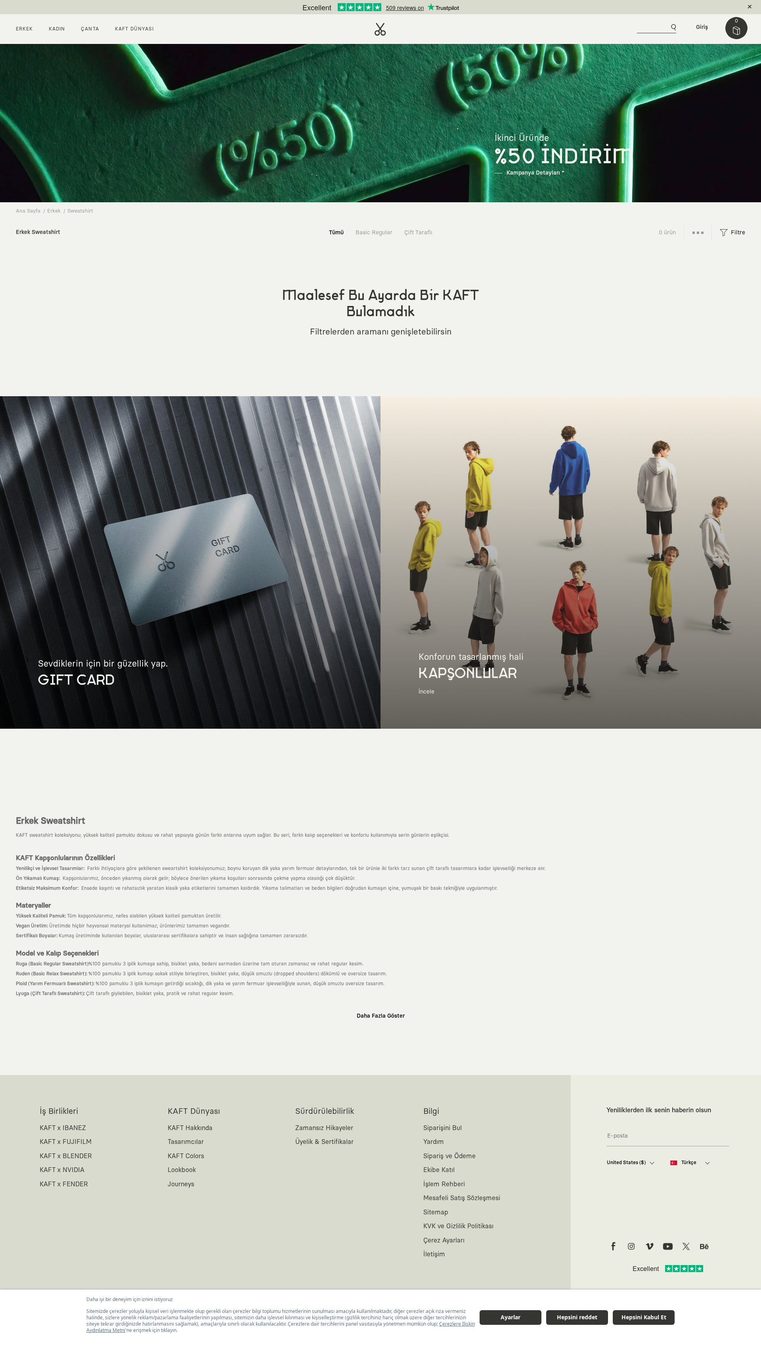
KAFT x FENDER (64, 1184)
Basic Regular (374, 233)
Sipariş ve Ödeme (449, 1156)
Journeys (181, 1184)
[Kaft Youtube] (668, 1246)
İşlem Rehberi (444, 1184)
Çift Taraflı (418, 233)
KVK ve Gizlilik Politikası (458, 1226)
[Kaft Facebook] (613, 1246)
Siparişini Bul (442, 1128)
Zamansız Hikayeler (324, 1128)
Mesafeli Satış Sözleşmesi (461, 1198)
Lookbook (182, 1170)
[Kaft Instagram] (631, 1246)
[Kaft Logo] (380, 29)
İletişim (434, 1254)
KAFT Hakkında (190, 1128)
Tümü (336, 233)
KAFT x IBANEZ (63, 1128)
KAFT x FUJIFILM (66, 1142)
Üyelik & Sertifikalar (324, 1142)
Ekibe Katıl (439, 1170)
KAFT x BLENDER (66, 1156)
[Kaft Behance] (704, 1246)
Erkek (54, 211)
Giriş (702, 27)
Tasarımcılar (186, 1142)
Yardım (433, 1142)
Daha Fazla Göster (381, 1016)
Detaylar (414, 7)
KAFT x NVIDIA (62, 1170)
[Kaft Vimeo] (649, 1246)
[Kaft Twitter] (686, 1246)
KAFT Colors (186, 1156)
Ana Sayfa (28, 211)
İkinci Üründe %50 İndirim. (367, 7)
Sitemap (435, 1212)
